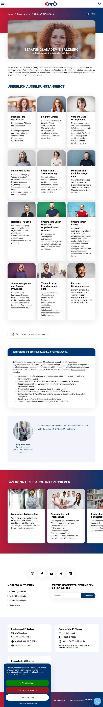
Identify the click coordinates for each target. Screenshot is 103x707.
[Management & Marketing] (26, 516)
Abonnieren (88, 595)
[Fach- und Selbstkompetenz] (81, 291)
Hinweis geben (77, 700)
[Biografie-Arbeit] (51, 122)
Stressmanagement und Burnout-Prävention (36, 384)
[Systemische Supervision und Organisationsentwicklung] (51, 231)
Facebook (42, 574)
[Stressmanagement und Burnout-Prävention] (22, 291)
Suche (97, 701)
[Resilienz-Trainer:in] (22, 231)
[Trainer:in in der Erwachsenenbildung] (51, 291)
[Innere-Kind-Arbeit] (22, 175)
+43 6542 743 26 (69, 637)
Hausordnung (14, 605)
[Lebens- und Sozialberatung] (51, 175)
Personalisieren (27, 697)
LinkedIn (70, 574)
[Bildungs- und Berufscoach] (22, 122)
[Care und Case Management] (81, 122)
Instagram (32, 574)
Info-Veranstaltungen (17, 600)
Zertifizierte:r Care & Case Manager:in (33, 394)
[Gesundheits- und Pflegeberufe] (66, 516)
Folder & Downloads (17, 596)
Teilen (92, 14)
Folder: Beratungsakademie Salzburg (30, 334)
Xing (61, 574)
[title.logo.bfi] (51, 4)
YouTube (51, 574)
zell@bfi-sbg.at (69, 633)
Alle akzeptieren (28, 683)
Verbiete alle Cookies (28, 690)
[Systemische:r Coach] (81, 231)
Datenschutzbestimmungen (27, 703)
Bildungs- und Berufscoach (28, 391)
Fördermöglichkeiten (17, 591)
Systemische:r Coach (26, 389)
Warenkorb (99, 4)
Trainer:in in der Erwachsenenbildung (32, 401)
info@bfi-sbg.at (21, 633)
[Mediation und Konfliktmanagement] (81, 175)
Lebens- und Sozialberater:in (29, 381)
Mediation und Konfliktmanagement (32, 376)
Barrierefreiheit (60, 700)
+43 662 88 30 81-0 (23, 637)
